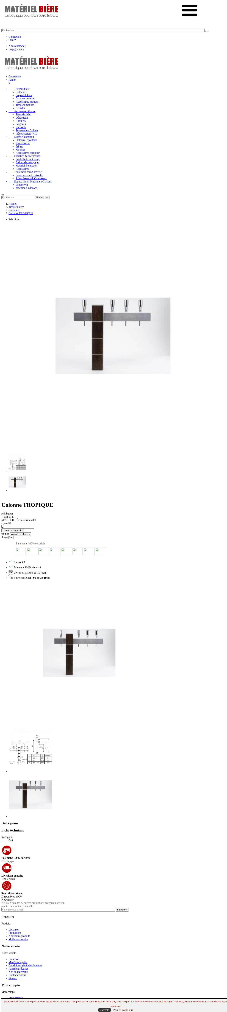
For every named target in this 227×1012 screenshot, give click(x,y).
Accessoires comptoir (28, 152)
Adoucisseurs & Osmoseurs (31, 178)
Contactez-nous (17, 974)
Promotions (15, 932)
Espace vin (22, 184)
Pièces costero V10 (26, 133)
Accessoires (22, 168)
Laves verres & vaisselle (29, 175)
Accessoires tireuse (22, 111)
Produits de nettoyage (28, 159)
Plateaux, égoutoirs (26, 139)
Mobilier (20, 149)
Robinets (21, 120)
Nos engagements (18, 971)
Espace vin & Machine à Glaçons (30, 181)
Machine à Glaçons (26, 187)
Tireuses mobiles (25, 104)
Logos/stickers (24, 95)
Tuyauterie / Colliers (27, 130)
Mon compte (16, 997)
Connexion (15, 36)
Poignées (21, 124)
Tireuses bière (19, 88)
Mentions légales (18, 962)
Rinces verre (23, 143)
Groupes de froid (25, 98)
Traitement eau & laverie (25, 171)
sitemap (13, 978)
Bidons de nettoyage (27, 162)
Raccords (21, 127)
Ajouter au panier (13, 530)
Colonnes (21, 92)
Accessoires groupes (27, 101)
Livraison (14, 929)
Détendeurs (22, 117)
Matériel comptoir (21, 136)
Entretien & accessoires (24, 155)
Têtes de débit (23, 114)
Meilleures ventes (18, 939)
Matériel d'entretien (26, 165)
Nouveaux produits (19, 935)
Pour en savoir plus (123, 1010)
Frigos (19, 146)
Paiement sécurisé (18, 968)
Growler (20, 108)
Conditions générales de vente (25, 965)
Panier (12, 39)
